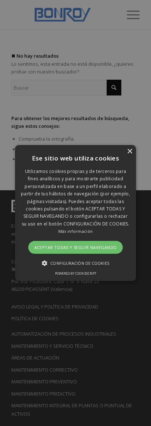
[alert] (75, 213)
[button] (75, 213)
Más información (75, 231)
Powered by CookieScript (75, 273)
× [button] (129, 151)
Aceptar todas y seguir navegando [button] (75, 247)
